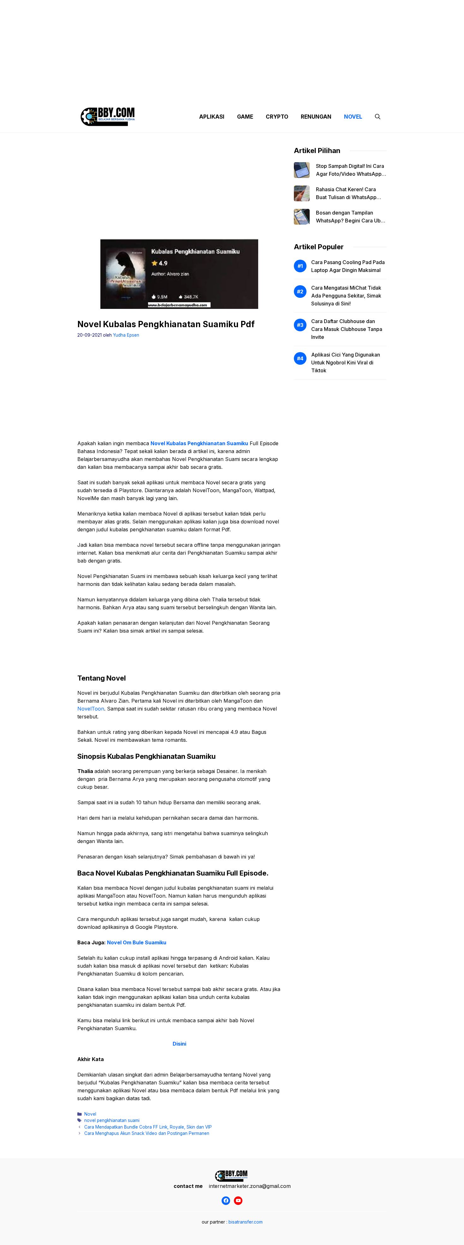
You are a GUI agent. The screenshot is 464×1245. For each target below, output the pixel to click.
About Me (294, 94)
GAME (245, 117)
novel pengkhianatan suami (112, 1120)
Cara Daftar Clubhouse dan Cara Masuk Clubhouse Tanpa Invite (346, 329)
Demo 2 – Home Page (182, 94)
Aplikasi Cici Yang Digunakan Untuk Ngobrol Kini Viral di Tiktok (345, 362)
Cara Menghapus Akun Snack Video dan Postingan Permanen (146, 1133)
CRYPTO (277, 117)
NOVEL (353, 117)
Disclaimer (227, 94)
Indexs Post (261, 94)
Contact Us (328, 94)
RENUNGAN (316, 117)
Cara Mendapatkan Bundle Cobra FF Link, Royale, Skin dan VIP (148, 1127)
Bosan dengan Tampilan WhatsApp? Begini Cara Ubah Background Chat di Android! (351, 220)
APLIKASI (211, 117)
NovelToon (90, 708)
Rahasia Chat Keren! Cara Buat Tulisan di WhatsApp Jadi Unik (346, 197)
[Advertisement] (232, 44)
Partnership (362, 94)
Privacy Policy (135, 94)
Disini (179, 1044)
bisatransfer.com (246, 1221)
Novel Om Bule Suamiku (136, 942)
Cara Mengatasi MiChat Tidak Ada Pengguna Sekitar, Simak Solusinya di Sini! (346, 296)
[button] (378, 117)
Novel (90, 1114)
